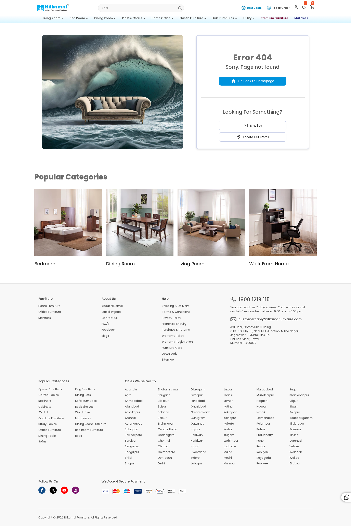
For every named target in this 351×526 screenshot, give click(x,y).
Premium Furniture (274, 18)
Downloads (169, 354)
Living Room (51, 18)
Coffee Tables (48, 395)
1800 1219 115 (254, 299)
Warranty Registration (177, 342)
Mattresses (83, 418)
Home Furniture (49, 306)
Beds (78, 436)
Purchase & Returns (176, 330)
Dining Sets (83, 395)
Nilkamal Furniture (76, 517)
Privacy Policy (171, 318)
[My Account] (296, 8)
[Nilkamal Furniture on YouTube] (64, 490)
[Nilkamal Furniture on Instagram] (75, 490)
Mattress (301, 18)
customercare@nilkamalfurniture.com (270, 319)
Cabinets (44, 407)
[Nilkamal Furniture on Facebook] (42, 490)
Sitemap (168, 360)
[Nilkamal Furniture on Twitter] (53, 490)
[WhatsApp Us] (346, 497)
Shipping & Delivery (175, 306)
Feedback (108, 330)
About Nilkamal (112, 306)
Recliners (44, 401)
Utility (247, 18)
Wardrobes (83, 412)
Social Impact (111, 312)
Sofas (42, 441)
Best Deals (254, 8)
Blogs (105, 336)
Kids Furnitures (223, 18)
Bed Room (77, 18)
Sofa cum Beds (86, 401)
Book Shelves (84, 407)
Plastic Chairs (132, 18)
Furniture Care (172, 348)
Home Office (161, 18)
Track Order (281, 8)
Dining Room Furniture (90, 424)
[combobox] (141, 8)
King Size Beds (85, 389)
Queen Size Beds (50, 389)
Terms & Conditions (176, 312)
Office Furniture (49, 312)
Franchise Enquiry (174, 324)
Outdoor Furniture (51, 418)
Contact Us (110, 318)
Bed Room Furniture (89, 430)
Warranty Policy (173, 336)
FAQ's (105, 324)
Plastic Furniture (191, 18)
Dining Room (103, 18)
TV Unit (43, 412)
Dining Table (47, 436)
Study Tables (47, 424)
